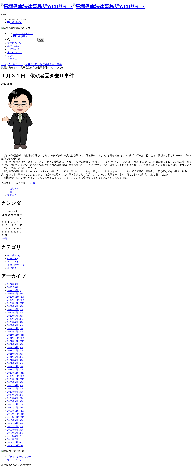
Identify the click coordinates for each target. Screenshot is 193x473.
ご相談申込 (16, 22)
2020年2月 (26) (15, 404)
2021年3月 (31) (15, 363)
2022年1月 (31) (15, 331)
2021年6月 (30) (15, 353)
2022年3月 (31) (15, 325)
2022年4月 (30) (15, 322)
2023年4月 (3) (14, 290)
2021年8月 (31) (15, 347)
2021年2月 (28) (15, 366)
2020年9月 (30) (15, 382)
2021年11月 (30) (15, 338)
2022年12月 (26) (15, 296)
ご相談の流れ (14, 49)
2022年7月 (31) (15, 312)
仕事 (32, 183)
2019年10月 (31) (15, 417)
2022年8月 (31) (15, 309)
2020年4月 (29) (15, 398)
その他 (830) (13, 255)
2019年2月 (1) (14, 439)
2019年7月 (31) (15, 426)
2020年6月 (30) (15, 391)
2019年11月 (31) (15, 414)
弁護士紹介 (13, 46)
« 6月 (4, 238)
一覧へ (10, 192)
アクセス (12, 59)
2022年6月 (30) (15, 315)
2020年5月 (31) (15, 395)
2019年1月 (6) (14, 442)
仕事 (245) (12, 258)
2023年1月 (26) (15, 293)
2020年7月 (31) (15, 388)
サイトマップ (14, 460)
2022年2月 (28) (15, 328)
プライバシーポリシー (19, 456)
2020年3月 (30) (15, 401)
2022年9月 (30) (15, 306)
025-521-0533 (23, 33)
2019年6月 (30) (15, 429)
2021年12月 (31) (15, 334)
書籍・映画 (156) (16, 265)
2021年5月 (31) (15, 357)
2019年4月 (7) (14, 436)
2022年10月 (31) (15, 303)
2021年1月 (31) (15, 369)
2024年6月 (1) (14, 284)
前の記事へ (13, 188)
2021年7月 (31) (15, 350)
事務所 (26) (13, 268)
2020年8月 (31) (15, 385)
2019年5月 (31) (15, 433)
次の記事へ (13, 195)
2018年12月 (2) (15, 445)
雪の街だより (14, 52)
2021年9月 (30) (15, 344)
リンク (10, 55)
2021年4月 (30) (15, 360)
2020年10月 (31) (15, 379)
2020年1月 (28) (15, 407)
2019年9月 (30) (15, 420)
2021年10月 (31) (15, 341)
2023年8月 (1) (14, 287)
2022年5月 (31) (15, 319)
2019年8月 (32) (15, 423)
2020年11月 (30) (15, 376)
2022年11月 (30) (15, 300)
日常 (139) (12, 261)
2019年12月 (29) (15, 410)
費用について (14, 43)
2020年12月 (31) (15, 372)
